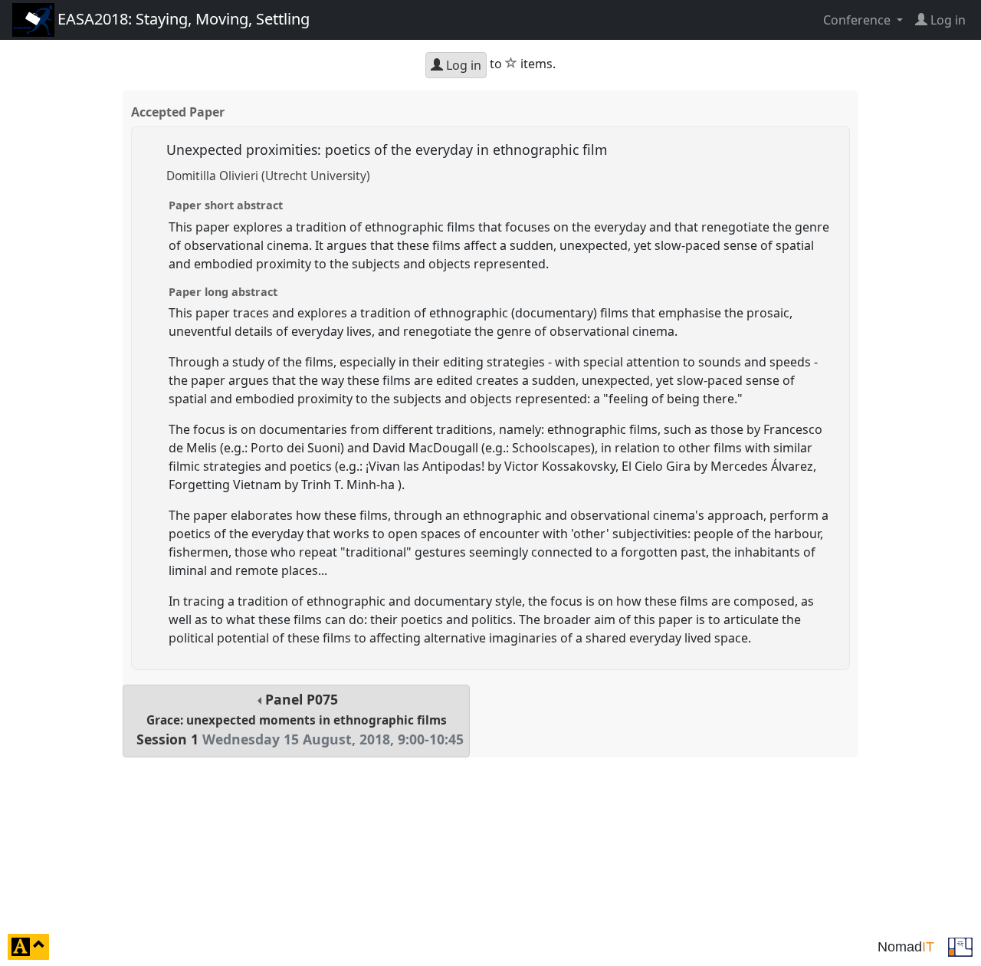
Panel (300, 719)
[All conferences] (960, 945)
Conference (858, 20)
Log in (462, 65)
